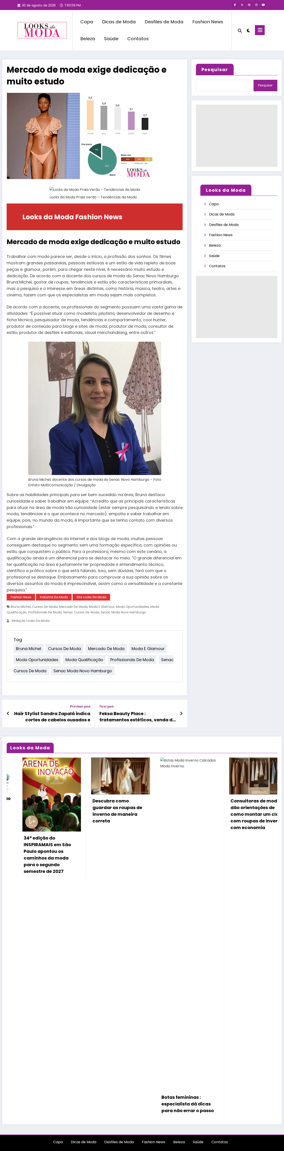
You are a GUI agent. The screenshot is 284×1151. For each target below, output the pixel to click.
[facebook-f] (235, 5)
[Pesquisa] (240, 30)
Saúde (111, 39)
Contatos (138, 39)
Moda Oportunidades (132, 606)
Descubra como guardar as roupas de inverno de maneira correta (37, 811)
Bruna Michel (21, 606)
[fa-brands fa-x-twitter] (242, 5)
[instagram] (256, 5)
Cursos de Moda (44, 606)
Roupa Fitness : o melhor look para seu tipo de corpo (246, 829)
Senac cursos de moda (81, 612)
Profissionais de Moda (45, 612)
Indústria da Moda (54, 597)
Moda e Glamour (101, 606)
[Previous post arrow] (8, 713)
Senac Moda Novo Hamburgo (123, 612)
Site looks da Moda (91, 597)
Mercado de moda (73, 606)
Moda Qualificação (84, 659)
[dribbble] (249, 5)
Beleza (87, 39)
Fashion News (207, 22)
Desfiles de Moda (164, 22)
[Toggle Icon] (260, 30)
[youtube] (263, 5)
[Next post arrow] (181, 713)
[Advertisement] (236, 136)
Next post (106, 706)
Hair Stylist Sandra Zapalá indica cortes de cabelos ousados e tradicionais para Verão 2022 (52, 716)
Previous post (80, 706)
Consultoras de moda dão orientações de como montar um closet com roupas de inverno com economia (177, 814)
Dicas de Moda (119, 22)
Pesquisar (214, 69)
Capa (86, 22)
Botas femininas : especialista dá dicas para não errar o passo (107, 1104)
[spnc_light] (248, 30)
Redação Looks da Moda (30, 620)
